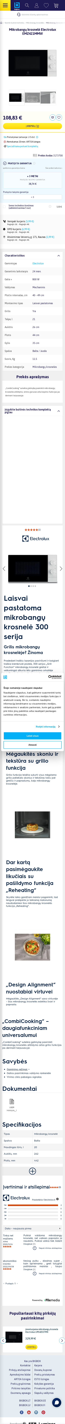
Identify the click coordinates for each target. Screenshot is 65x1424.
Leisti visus (33, 735)
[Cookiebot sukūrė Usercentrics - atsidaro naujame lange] (48, 677)
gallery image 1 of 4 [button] (29, 586)
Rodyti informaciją (45, 726)
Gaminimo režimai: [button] (17, 1069)
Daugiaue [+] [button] (29, 1243)
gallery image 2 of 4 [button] (31, 586)
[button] (34, 163)
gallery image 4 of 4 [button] (35, 586)
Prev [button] (4, 569)
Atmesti (32, 745)
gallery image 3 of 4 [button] (33, 586)
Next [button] (61, 569)
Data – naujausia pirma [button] (18, 1228)
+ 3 (32, 197)
